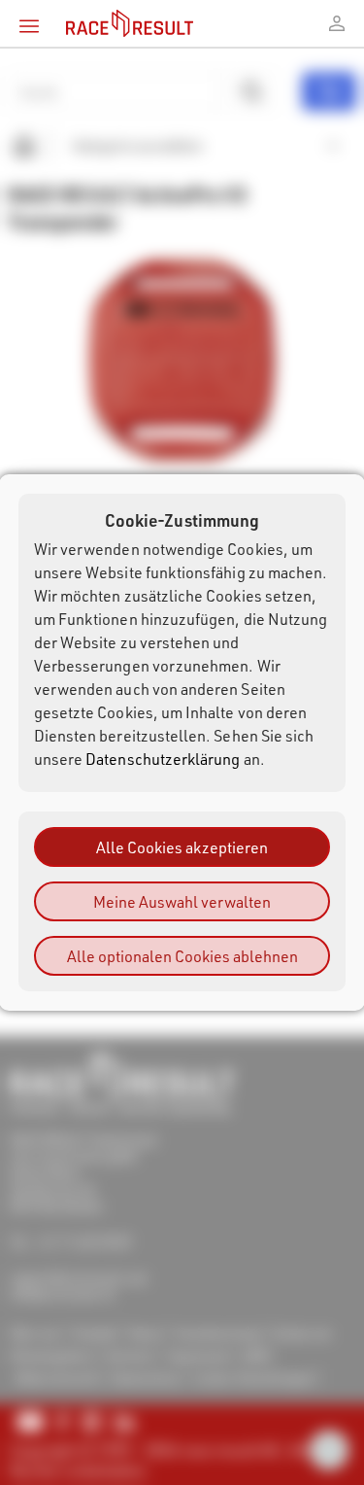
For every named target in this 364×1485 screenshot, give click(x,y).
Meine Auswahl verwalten (182, 901)
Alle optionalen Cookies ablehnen (182, 956)
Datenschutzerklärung (162, 758)
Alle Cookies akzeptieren (182, 847)
